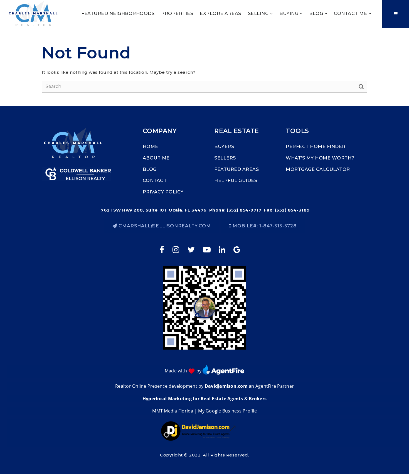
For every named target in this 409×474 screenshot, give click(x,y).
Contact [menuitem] (155, 180)
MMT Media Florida (172, 411)
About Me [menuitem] (156, 158)
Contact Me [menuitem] (351, 13)
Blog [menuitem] (316, 13)
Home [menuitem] (150, 146)
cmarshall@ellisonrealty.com (165, 226)
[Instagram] (177, 249)
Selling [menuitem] (259, 13)
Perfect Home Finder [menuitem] (316, 146)
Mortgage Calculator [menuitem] (318, 169)
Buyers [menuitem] (224, 146)
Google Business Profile (231, 411)
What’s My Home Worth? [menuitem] (320, 158)
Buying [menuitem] (289, 13)
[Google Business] (237, 249)
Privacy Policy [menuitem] (163, 192)
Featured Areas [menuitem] (236, 169)
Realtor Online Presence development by (160, 386)
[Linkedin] (223, 249)
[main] (204, 67)
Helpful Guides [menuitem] (235, 180)
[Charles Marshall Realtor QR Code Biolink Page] (204, 307)
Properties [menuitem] (177, 13)
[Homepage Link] (33, 13)
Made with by (184, 371)
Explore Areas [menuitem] (220, 13)
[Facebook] (163, 249)
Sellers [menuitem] (225, 158)
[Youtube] (207, 249)
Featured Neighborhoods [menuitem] (117, 13)
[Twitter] (192, 249)
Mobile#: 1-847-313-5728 (264, 226)
